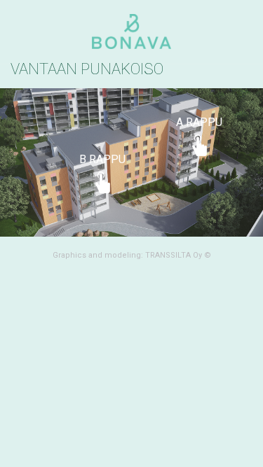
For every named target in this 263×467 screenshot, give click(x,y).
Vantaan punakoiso (87, 69)
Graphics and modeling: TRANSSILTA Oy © (132, 255)
